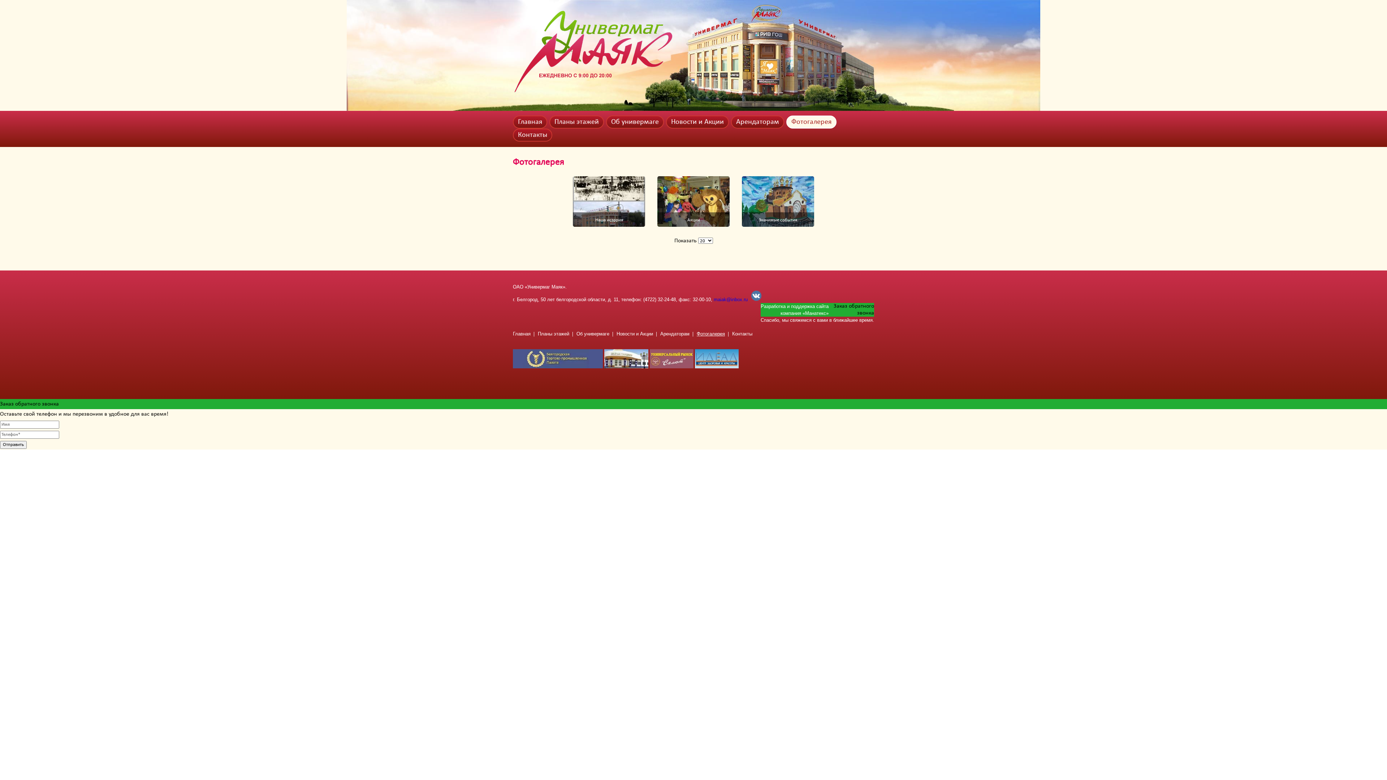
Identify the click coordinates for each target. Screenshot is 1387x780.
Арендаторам (757, 122)
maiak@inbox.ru (731, 299)
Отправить (13, 444)
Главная (530, 122)
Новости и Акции (697, 122)
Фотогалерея (811, 122)
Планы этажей (576, 122)
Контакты (532, 135)
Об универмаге (635, 122)
